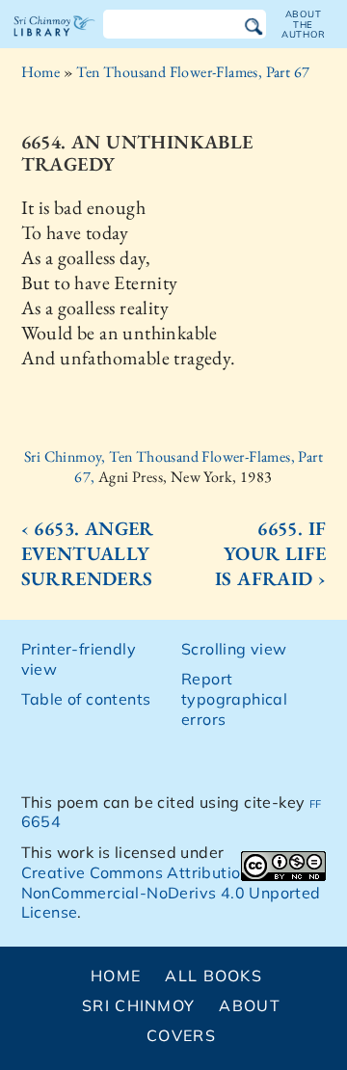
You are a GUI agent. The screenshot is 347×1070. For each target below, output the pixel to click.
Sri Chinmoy (138, 1005)
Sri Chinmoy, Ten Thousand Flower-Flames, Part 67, (173, 466)
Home (41, 72)
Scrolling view (234, 648)
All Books (213, 975)
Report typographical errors (234, 699)
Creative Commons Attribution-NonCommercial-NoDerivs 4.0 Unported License (171, 893)
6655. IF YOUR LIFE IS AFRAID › (270, 553)
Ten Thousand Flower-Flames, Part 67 (192, 72)
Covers (181, 1035)
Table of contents (86, 699)
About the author (303, 24)
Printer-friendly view (78, 659)
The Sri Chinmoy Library (54, 42)
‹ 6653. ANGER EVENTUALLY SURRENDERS (87, 553)
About (249, 1005)
